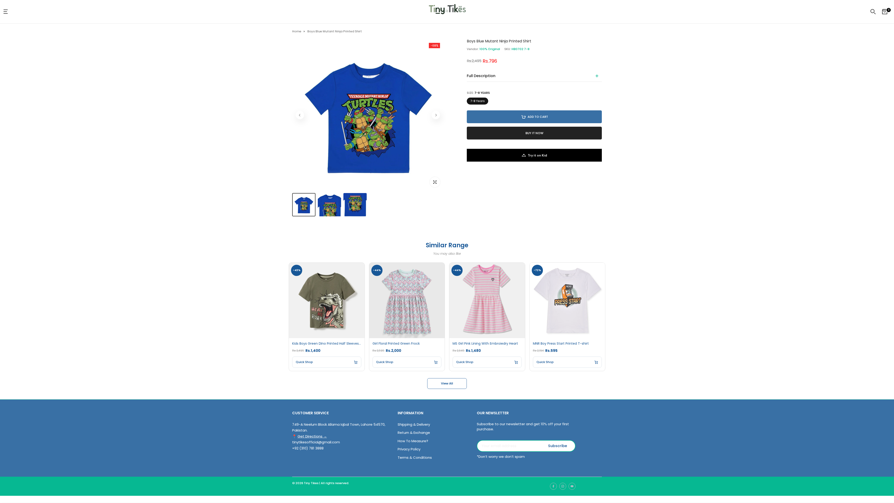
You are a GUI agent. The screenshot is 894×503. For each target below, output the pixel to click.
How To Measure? (413, 440)
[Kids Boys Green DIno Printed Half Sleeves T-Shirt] (327, 300)
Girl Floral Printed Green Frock (396, 343)
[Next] (436, 115)
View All (447, 383)
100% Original (489, 49)
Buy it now (534, 133)
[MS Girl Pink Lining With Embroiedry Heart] (487, 300)
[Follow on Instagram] (562, 486)
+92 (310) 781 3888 (308, 448)
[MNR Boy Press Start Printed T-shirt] (567, 300)
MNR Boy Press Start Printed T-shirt (561, 343)
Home (296, 31)
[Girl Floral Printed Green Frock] (407, 300)
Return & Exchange (414, 432)
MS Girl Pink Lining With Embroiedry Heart (485, 343)
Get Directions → (312, 436)
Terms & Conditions (415, 457)
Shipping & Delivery (414, 424)
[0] (884, 11)
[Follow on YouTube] (572, 486)
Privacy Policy (409, 449)
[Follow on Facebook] (553, 486)
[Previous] (300, 115)
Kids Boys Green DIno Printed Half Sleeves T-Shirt (326, 343)
